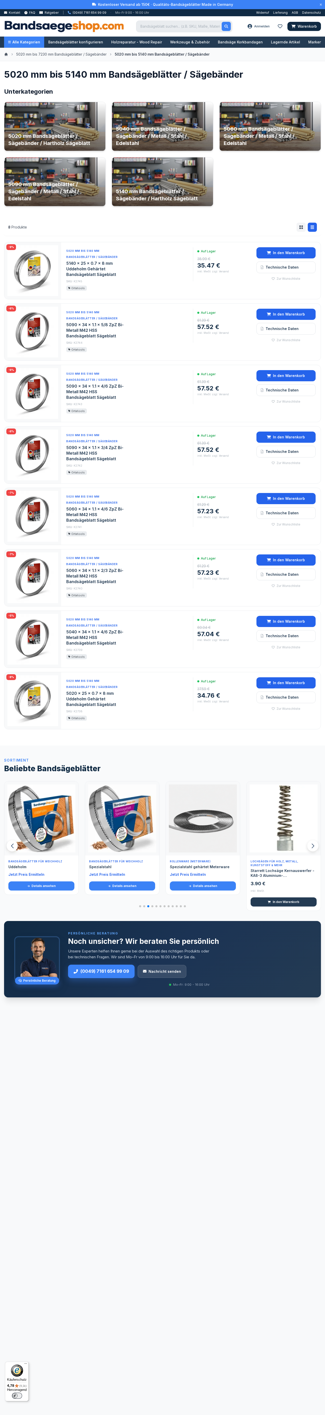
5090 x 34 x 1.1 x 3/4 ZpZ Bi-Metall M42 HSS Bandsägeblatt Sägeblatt (94, 453)
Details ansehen (43, 886)
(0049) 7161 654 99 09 (104, 971)
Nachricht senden (165, 971)
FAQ (31, 12)
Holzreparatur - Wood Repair (136, 42)
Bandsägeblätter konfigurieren (75, 42)
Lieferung (280, 12)
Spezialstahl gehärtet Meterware (200, 867)
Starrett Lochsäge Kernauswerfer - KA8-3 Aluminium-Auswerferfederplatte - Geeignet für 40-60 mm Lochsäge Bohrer (283, 873)
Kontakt (14, 12)
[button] (312, 845)
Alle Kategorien (26, 42)
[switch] (17, 1396)
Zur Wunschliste (288, 279)
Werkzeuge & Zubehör (190, 42)
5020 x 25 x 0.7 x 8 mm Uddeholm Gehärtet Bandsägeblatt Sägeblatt (91, 699)
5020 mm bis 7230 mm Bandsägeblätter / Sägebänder (61, 54)
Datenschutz (311, 12)
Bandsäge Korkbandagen (240, 42)
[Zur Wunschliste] (71, 848)
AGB (295, 12)
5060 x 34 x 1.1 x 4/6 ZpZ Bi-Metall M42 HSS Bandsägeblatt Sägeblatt (95, 514)
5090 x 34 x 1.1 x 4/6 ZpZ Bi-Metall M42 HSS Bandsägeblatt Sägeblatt (95, 392)
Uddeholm (17, 867)
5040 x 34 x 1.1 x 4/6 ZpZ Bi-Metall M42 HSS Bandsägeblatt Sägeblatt (94, 637)
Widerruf (262, 12)
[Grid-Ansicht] (301, 227)
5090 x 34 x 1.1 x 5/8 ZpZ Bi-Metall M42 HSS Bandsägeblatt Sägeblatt (95, 330)
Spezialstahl (100, 867)
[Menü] (26, 1365)
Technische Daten (282, 267)
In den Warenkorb (289, 253)
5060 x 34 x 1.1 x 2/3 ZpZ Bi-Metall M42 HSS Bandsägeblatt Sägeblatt (94, 576)
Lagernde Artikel (285, 42)
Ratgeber (51, 12)
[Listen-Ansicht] (312, 227)
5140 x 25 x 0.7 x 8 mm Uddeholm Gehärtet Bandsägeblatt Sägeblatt (91, 269)
